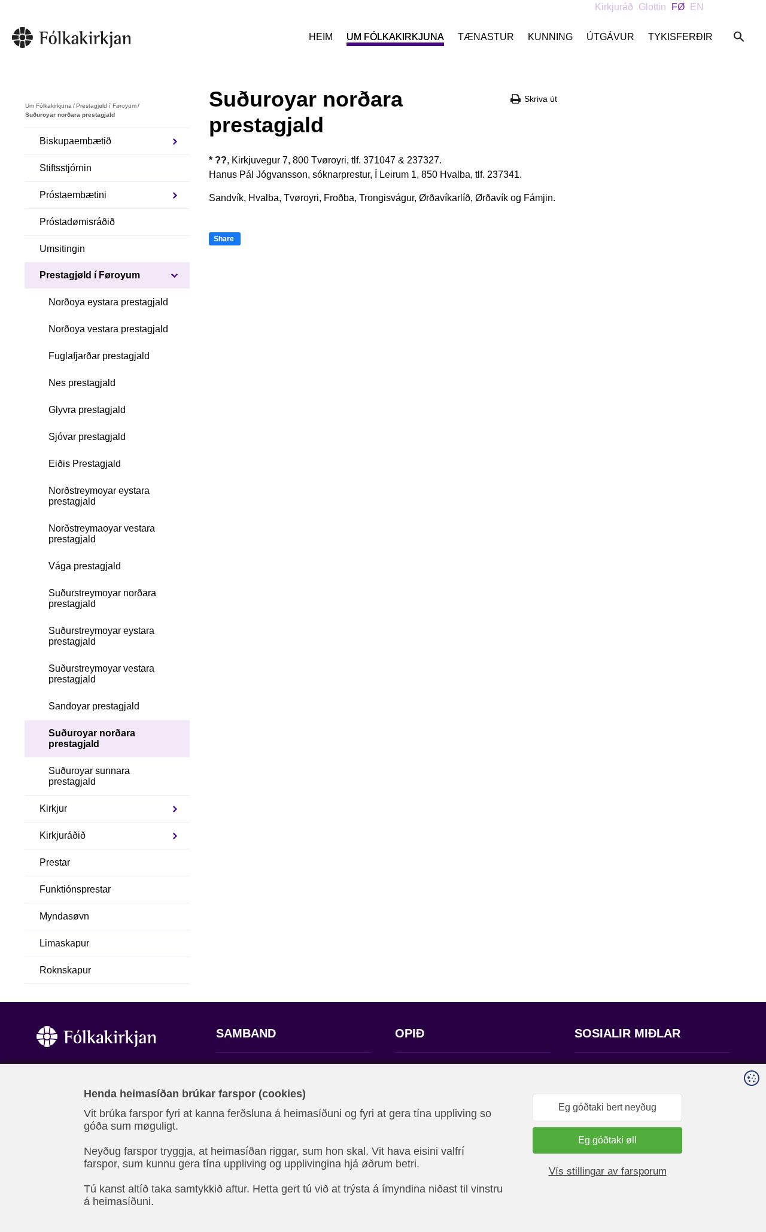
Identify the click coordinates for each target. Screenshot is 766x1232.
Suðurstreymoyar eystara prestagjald (101, 636)
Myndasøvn (64, 916)
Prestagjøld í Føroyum (106, 105)
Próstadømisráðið (77, 222)
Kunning (550, 37)
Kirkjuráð (614, 7)
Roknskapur (65, 970)
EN (697, 7)
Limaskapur (64, 943)
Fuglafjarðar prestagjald (99, 356)
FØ (678, 7)
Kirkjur (53, 808)
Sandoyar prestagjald (93, 706)
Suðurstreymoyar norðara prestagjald (102, 598)
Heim (321, 37)
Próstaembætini (73, 195)
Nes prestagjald (81, 383)
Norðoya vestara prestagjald (108, 329)
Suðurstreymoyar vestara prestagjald (101, 673)
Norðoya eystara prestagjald (108, 302)
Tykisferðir (680, 37)
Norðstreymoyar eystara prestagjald (99, 495)
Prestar (54, 862)
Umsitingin (62, 249)
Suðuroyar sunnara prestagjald (89, 776)
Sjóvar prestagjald (87, 437)
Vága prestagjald (84, 566)
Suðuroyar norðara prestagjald (91, 738)
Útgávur (610, 37)
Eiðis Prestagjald (84, 464)
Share (224, 239)
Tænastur (486, 37)
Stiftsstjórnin (65, 168)
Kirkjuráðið (62, 835)
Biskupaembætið (75, 141)
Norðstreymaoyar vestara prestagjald (101, 533)
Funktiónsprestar (75, 889)
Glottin (652, 7)
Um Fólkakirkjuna (395, 37)
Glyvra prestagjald (87, 410)
